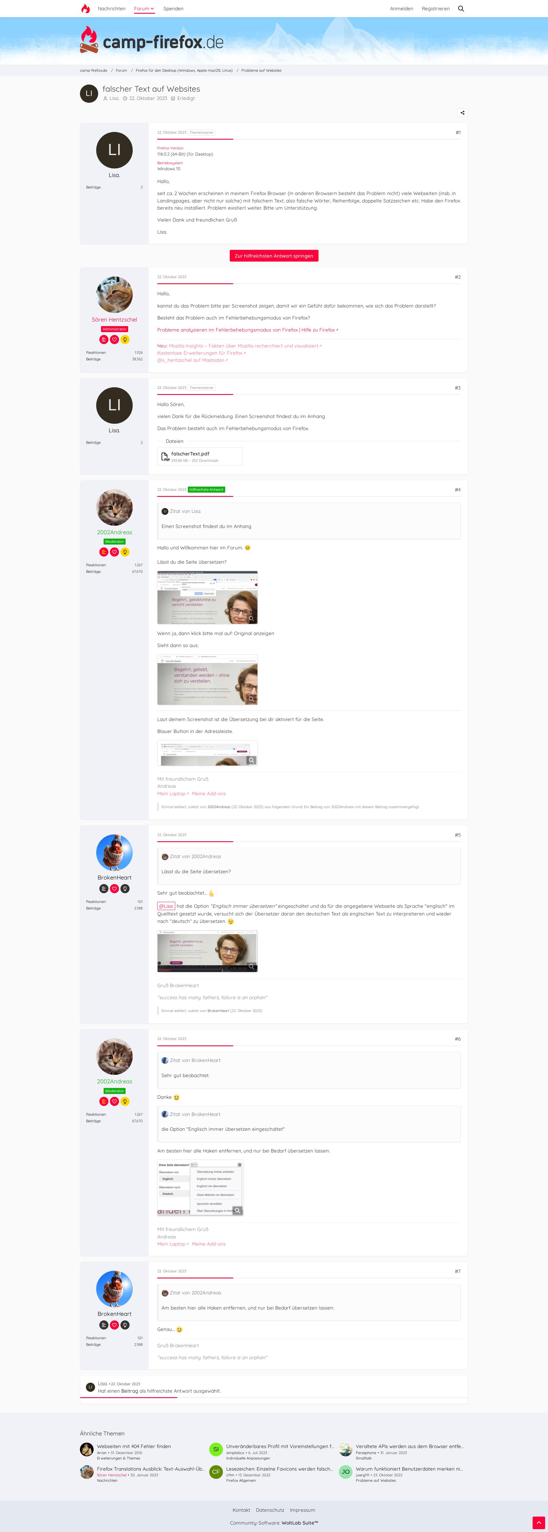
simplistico (235, 1452)
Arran (102, 1452)
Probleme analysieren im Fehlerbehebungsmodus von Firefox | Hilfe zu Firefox (246, 330)
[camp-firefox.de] (274, 39)
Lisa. (114, 98)
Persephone (366, 1452)
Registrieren (436, 8)
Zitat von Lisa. (185, 511)
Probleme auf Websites (376, 1480)
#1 (458, 132)
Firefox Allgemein (241, 1480)
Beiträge (93, 187)
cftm (230, 1475)
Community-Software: (274, 1523)
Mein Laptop (171, 793)
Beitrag (129, 1391)
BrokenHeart (218, 1010)
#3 (458, 388)
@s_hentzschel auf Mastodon (190, 360)
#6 (458, 1039)
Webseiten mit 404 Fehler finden (134, 1446)
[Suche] (461, 8)
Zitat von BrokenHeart (195, 1060)
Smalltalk (364, 1458)
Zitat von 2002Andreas (195, 856)
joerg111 (362, 1475)
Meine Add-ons (209, 793)
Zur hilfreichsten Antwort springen (274, 255)
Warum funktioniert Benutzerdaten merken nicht (411, 1469)
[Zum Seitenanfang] (539, 1523)
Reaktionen (96, 352)
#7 (458, 1271)
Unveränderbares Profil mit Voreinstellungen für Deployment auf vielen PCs (312, 1446)
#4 (458, 490)
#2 (458, 277)
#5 (458, 835)
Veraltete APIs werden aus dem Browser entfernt (412, 1446)
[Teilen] (462, 113)
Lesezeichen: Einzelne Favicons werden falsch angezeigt (290, 1469)
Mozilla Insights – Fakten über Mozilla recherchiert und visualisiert (237, 346)
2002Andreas (218, 806)
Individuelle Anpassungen (248, 1458)
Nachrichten (107, 1480)
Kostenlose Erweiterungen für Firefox (199, 353)
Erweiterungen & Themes (118, 1458)
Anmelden (401, 8)
